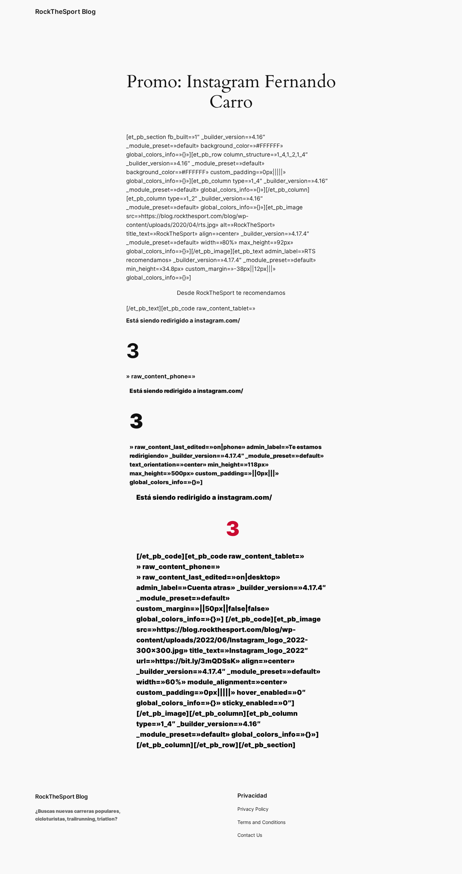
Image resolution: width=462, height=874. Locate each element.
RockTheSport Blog (65, 11)
